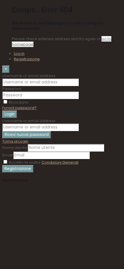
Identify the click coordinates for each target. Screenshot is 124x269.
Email (7, 155)
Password (11, 88)
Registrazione (27, 59)
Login (10, 114)
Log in (19, 53)
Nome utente (14, 147)
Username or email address (28, 76)
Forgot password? (19, 108)
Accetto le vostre (43, 162)
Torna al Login (15, 141)
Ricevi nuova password (27, 134)
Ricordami (18, 102)
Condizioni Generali (60, 162)
